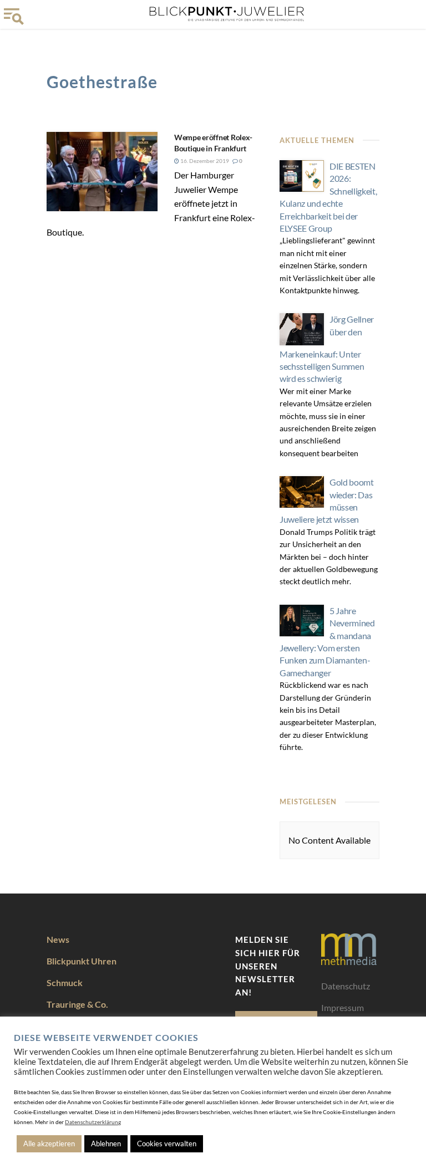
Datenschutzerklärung (93, 1122)
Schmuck (65, 982)
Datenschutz (345, 986)
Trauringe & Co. (77, 1004)
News (58, 939)
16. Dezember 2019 (204, 160)
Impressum (342, 1007)
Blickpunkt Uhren (81, 961)
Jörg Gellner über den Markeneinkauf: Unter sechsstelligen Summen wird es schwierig (327, 349)
